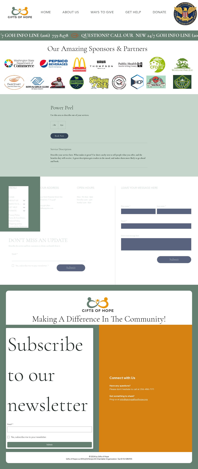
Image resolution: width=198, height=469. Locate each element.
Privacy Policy (14, 215)
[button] (102, 12)
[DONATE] (24, 210)
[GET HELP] (24, 207)
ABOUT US (13, 200)
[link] (59, 136)
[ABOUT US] (24, 200)
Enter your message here (130, 235)
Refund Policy (14, 221)
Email (15, 254)
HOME (11, 197)
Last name (161, 206)
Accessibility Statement (18, 226)
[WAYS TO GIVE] (24, 204)
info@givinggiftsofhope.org (134, 399)
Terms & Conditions (17, 218)
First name (125, 206)
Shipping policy (15, 223)
